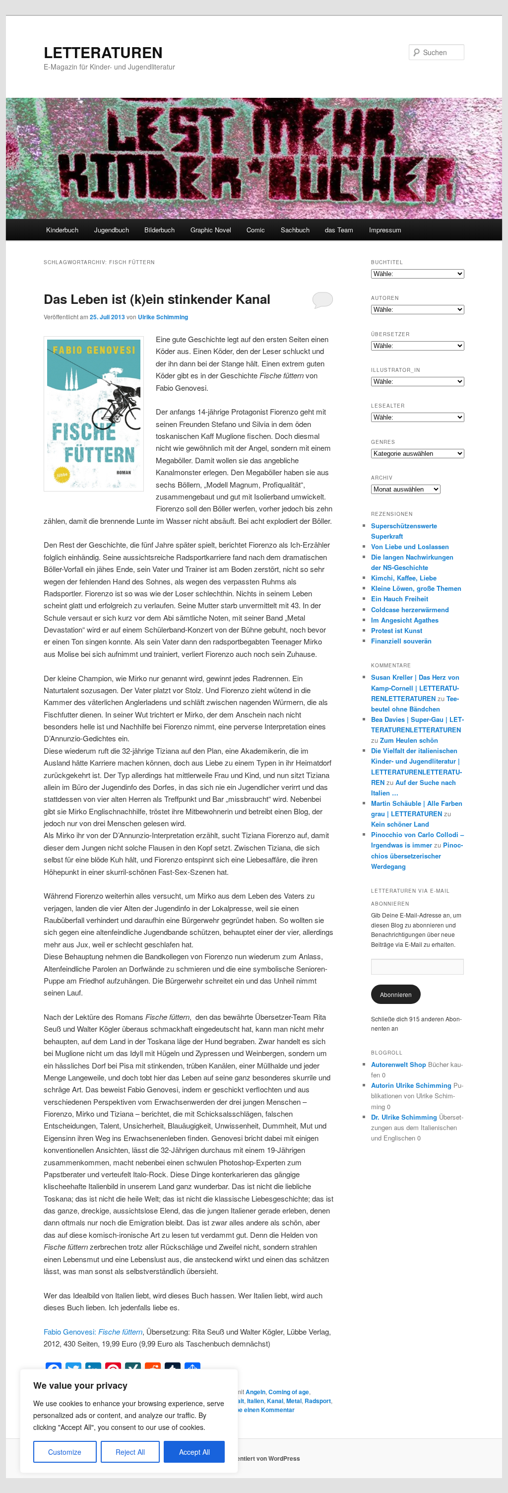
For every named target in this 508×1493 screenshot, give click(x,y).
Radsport (318, 1400)
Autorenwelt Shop (398, 1064)
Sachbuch (295, 229)
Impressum (385, 229)
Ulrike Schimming (163, 316)
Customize (64, 1452)
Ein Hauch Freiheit (399, 598)
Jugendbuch (111, 229)
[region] (129, 1421)
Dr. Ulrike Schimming (404, 1117)
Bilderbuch (159, 229)
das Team (339, 229)
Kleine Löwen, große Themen (416, 588)
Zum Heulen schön (409, 740)
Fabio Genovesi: (93, 1331)
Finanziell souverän (401, 640)
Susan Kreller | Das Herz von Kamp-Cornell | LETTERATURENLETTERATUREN (415, 687)
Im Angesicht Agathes (405, 620)
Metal (294, 1400)
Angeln (255, 1391)
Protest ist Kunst (396, 630)
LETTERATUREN (103, 52)
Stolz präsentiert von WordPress (254, 1458)
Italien (255, 1400)
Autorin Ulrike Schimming (411, 1085)
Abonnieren (396, 994)
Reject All (130, 1452)
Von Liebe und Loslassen (410, 546)
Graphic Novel (210, 229)
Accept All (194, 1452)
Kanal (275, 1400)
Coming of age (288, 1391)
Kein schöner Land (400, 824)
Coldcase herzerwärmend (410, 609)
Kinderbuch (62, 229)
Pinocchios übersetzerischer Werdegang (417, 855)
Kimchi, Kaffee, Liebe (404, 577)
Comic (256, 229)
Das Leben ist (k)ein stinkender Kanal (157, 298)
